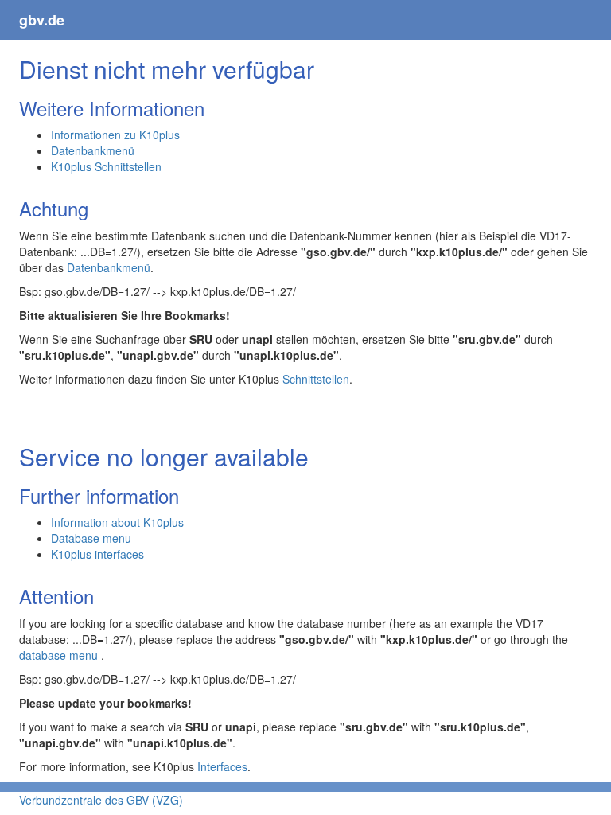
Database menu (91, 538)
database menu (60, 655)
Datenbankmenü (92, 150)
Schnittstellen (315, 379)
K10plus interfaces (97, 554)
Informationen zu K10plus (115, 134)
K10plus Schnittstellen (106, 166)
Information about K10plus (117, 522)
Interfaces (222, 766)
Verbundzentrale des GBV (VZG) (101, 800)
